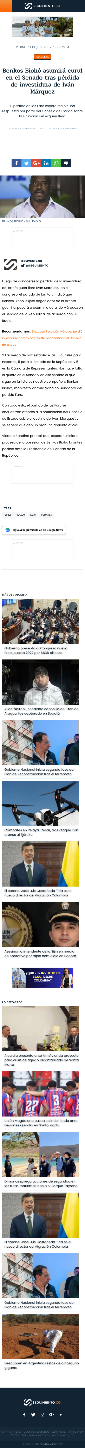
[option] (42, 199)
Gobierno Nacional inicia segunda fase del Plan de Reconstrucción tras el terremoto (39, 771)
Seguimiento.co (31, 261)
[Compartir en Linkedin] (46, 163)
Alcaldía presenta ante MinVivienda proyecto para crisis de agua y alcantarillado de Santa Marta (41, 1060)
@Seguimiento (37, 265)
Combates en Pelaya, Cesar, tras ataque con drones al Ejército (41, 832)
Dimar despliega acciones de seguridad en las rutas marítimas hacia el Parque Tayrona (41, 1183)
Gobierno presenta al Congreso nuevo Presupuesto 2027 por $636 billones (35, 650)
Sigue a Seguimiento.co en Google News (38, 530)
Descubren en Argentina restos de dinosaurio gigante (41, 1365)
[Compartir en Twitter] (26, 163)
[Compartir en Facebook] (16, 163)
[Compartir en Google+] (36, 163)
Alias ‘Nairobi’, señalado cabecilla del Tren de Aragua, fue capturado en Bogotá (41, 711)
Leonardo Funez (54, 1444)
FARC (33, 514)
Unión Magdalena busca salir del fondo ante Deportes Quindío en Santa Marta (40, 1123)
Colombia (42, 56)
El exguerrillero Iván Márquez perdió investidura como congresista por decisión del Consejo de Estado (42, 338)
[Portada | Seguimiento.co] (42, 1402)
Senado (21, 514)
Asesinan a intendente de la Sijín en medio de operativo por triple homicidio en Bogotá (40, 953)
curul (8, 514)
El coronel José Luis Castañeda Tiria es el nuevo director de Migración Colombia (37, 893)
